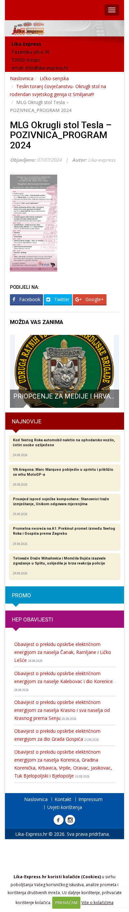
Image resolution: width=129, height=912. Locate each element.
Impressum (90, 799)
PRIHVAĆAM (66, 902)
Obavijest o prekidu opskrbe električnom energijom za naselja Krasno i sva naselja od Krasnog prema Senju (62, 710)
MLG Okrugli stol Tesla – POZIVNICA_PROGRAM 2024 (61, 135)
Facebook (29, 299)
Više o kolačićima (97, 902)
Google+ (94, 299)
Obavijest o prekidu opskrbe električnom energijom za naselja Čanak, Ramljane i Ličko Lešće (62, 652)
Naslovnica (21, 78)
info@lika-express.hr (46, 68)
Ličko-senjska (54, 78)
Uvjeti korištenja (64, 807)
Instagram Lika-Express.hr (70, 820)
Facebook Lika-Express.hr (59, 820)
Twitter (61, 299)
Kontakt (63, 799)
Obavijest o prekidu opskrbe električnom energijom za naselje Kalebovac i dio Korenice (63, 681)
